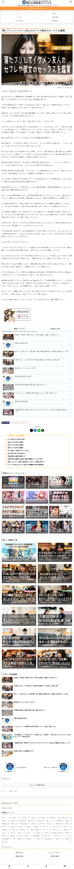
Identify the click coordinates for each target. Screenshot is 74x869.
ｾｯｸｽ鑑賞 (14, 422)
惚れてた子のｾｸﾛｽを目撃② (15, 445)
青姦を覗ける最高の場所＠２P (16, 456)
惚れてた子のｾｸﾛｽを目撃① (15, 442)
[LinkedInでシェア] (45, 621)
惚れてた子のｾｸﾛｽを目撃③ (15, 447)
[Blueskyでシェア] (45, 611)
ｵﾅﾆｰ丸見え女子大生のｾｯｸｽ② (16, 439)
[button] (42, 430)
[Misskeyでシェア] (62, 611)
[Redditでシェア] (45, 616)
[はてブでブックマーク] (35, 430)
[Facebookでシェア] (12, 616)
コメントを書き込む (37, 785)
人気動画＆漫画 (54, 329)
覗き (25, 422)
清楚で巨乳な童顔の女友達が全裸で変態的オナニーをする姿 (25, 459)
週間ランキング (19, 329)
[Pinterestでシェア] (29, 621)
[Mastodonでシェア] (29, 611)
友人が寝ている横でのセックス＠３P (18, 450)
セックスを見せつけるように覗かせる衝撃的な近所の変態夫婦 (25, 464)
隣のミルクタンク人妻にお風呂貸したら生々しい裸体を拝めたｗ (26, 462)
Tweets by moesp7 (6, 807)
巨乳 (20, 422)
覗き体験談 (6, 422)
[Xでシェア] (31, 430)
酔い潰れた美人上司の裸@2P (16, 453)
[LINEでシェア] (38, 430)
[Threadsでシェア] (29, 616)
